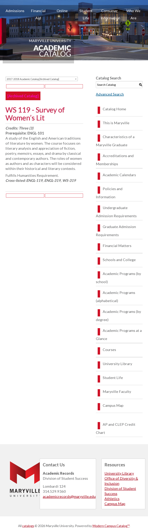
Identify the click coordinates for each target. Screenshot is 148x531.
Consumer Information (110, 14)
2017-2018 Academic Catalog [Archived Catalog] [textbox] (33, 79)
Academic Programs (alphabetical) (115, 296)
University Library (117, 363)
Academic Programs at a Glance (119, 334)
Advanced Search (110, 94)
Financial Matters (117, 245)
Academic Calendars (119, 175)
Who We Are (133, 14)
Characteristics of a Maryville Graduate (115, 141)
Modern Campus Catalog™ (110, 526)
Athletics (112, 498)
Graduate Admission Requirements (116, 230)
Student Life (85, 14)
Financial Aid (38, 14)
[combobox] (42, 79)
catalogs (28, 526)
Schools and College (119, 259)
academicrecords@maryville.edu (69, 496)
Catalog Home (114, 109)
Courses (109, 349)
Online (62, 10)
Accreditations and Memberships (115, 159)
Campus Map (113, 405)
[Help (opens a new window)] (64, 86)
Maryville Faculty (117, 391)
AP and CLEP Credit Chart (115, 428)
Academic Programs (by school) (118, 277)
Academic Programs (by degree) (118, 315)
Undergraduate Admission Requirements (116, 211)
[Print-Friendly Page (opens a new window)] (25, 86)
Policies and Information (109, 193)
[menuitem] (15, 14)
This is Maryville (116, 123)
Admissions (15, 10)
